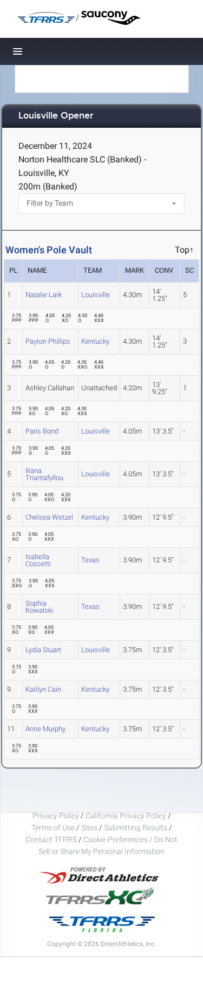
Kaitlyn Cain (43, 689)
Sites (89, 827)
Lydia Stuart (43, 650)
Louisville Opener (55, 116)
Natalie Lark (43, 295)
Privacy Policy (55, 815)
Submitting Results (135, 827)
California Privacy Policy (126, 815)
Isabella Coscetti (38, 560)
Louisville (95, 295)
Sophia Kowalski (39, 606)
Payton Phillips (47, 341)
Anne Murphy (45, 729)
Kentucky (95, 341)
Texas (90, 560)
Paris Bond (41, 431)
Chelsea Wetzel (49, 517)
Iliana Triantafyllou (44, 474)
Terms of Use (53, 827)
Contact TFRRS (51, 839)
